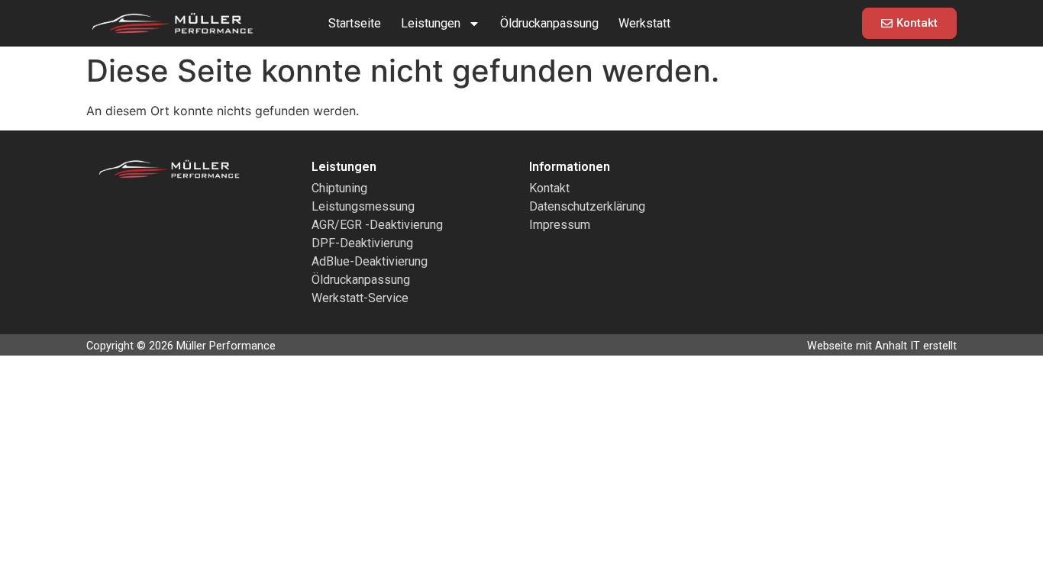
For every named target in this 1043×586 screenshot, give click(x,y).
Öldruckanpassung (549, 23)
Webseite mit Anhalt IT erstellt (882, 346)
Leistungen (430, 23)
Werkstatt (644, 23)
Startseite (354, 23)
